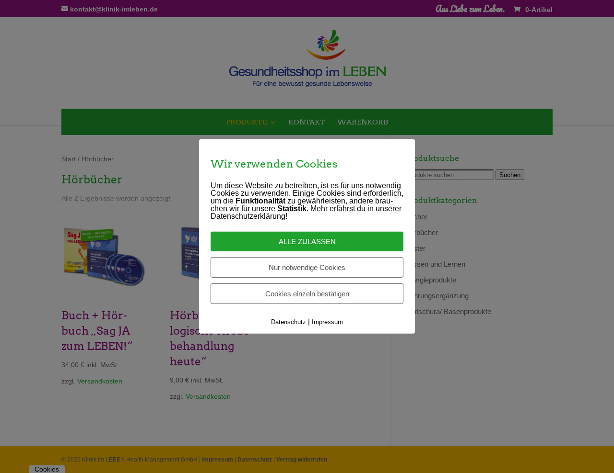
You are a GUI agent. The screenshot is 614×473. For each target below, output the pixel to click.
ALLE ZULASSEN (307, 241)
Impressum (327, 322)
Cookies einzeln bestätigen (307, 294)
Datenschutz (288, 322)
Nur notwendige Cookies (307, 267)
